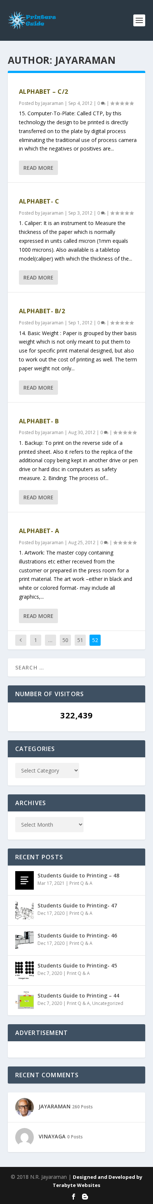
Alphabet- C (39, 201)
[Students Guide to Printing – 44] (24, 1000)
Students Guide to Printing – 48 (78, 875)
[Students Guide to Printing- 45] (24, 970)
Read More (38, 167)
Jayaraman (52, 103)
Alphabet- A (39, 531)
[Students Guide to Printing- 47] (24, 910)
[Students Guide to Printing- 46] (24, 940)
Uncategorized (107, 1003)
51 (80, 640)
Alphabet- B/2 (42, 311)
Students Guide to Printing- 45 (77, 965)
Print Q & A (80, 883)
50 (65, 640)
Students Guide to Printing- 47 (77, 905)
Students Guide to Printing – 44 (78, 995)
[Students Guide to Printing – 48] (24, 880)
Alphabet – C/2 (43, 91)
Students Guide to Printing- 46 (77, 935)
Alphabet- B (39, 421)
